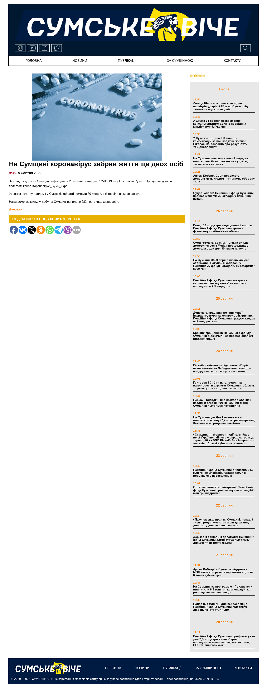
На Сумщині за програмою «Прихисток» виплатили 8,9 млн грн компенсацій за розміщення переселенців (222, 589)
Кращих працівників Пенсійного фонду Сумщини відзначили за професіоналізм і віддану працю (223, 335)
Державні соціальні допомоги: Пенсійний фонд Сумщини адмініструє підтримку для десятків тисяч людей (223, 539)
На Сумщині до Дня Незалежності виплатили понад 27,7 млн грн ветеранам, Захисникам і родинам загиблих (224, 420)
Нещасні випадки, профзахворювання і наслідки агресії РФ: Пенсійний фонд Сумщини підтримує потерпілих (222, 402)
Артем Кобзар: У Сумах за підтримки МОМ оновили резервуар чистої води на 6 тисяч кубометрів (223, 572)
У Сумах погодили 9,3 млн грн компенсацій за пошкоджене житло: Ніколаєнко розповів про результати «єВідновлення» (220, 142)
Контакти (232, 60)
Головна (34, 60)
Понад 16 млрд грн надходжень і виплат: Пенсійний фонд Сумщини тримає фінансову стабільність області (223, 228)
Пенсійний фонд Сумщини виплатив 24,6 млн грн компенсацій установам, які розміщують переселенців (223, 472)
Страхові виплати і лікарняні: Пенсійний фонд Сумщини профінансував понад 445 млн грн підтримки (223, 490)
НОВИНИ (197, 76)
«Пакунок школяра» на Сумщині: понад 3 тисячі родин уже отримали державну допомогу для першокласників (223, 522)
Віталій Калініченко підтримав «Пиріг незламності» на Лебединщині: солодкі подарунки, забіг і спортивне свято (222, 368)
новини (79, 60)
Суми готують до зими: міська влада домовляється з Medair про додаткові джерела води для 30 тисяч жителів (221, 245)
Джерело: (16, 209)
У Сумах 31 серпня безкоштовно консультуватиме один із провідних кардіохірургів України (219, 123)
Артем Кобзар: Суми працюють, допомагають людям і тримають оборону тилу (224, 178)
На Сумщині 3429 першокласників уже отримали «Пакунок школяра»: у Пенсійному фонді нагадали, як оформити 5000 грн (224, 264)
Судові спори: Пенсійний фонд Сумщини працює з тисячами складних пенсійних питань (223, 195)
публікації (127, 60)
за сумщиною (180, 60)
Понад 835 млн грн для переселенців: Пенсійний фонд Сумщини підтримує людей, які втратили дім (220, 606)
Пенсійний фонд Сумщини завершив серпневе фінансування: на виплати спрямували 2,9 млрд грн (220, 283)
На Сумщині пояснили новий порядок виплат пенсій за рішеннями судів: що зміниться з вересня (221, 161)
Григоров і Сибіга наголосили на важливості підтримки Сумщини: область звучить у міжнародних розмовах (224, 385)
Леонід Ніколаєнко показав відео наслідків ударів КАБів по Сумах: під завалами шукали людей (220, 106)
